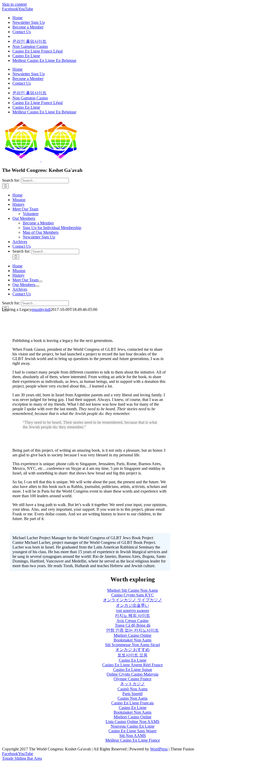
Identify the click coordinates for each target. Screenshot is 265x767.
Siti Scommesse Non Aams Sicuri (132, 644)
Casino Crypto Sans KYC (132, 595)
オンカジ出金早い (132, 605)
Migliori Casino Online (132, 635)
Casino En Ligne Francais (132, 703)
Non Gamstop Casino (30, 46)
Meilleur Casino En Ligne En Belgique (44, 60)
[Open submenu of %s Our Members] (37, 286)
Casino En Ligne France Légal (37, 51)
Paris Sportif (132, 693)
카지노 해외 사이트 (132, 615)
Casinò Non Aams (132, 689)
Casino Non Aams (132, 698)
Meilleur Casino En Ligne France (132, 740)
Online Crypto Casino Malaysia (132, 674)
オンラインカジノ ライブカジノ (132, 600)
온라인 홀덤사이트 (29, 41)
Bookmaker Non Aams (132, 640)
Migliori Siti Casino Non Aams (132, 590)
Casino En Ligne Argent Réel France (132, 665)
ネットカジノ (132, 684)
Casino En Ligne (26, 56)
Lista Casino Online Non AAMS (132, 721)
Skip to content (14, 4)
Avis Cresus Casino (132, 620)
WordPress (159, 749)
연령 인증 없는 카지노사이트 (132, 630)
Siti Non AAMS (132, 735)
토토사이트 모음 (132, 655)
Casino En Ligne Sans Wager (132, 731)
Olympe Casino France (132, 679)
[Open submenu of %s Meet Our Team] (40, 281)
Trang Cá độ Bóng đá (132, 625)
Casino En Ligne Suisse (132, 669)
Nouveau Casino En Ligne (132, 726)
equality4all (41, 309)
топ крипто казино (132, 610)
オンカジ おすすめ (132, 649)
